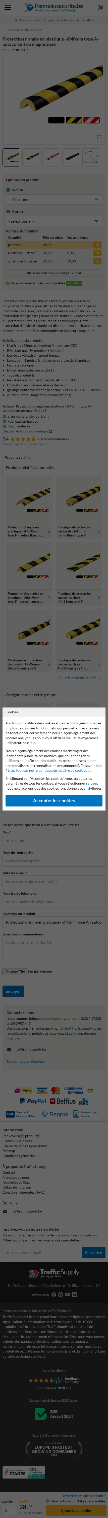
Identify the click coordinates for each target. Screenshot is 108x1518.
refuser (91, 783)
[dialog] (54, 759)
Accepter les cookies (54, 800)
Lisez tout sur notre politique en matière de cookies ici (49, 770)
